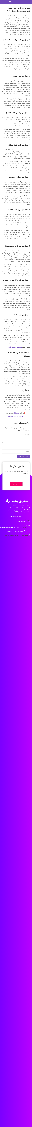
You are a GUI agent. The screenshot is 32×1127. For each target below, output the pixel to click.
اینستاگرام (16, 413)
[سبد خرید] (2, 2)
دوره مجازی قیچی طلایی (15, 347)
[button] (6, 2)
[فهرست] (10, 2)
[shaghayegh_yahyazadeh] (30, 2)
